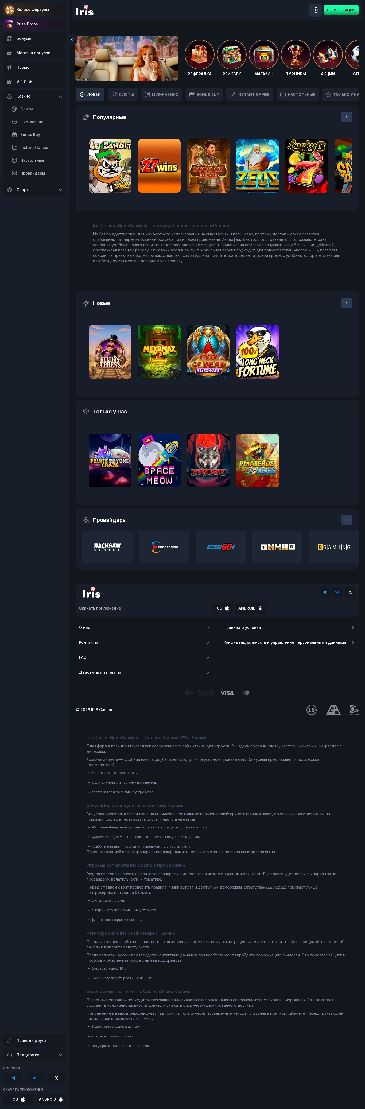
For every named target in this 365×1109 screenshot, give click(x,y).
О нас (84, 627)
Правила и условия (242, 627)
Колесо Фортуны (33, 9)
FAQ (82, 657)
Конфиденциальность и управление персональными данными (285, 642)
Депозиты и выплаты (100, 672)
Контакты (88, 642)
